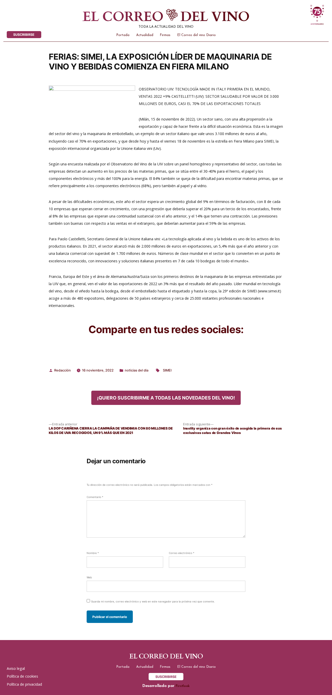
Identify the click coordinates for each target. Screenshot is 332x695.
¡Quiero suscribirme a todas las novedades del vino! (166, 398)
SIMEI (167, 370)
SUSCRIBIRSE (23, 35)
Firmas (165, 35)
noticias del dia (136, 370)
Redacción (62, 370)
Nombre (93, 552)
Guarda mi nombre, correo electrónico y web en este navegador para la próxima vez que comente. (153, 601)
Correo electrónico (181, 552)
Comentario (95, 497)
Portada (122, 35)
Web (89, 577)
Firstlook (183, 686)
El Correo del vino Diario (196, 35)
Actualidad (144, 35)
